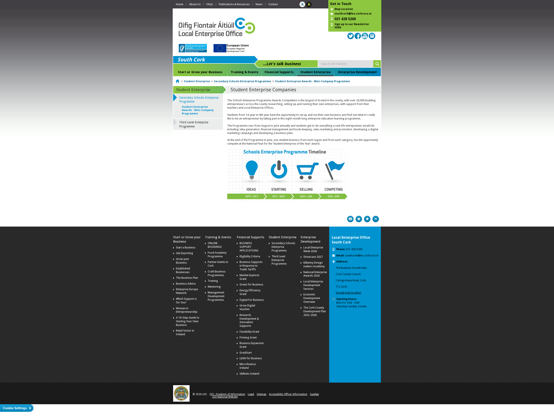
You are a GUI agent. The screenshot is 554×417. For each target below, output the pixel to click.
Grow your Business (182, 260)
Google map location (348, 292)
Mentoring (214, 286)
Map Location (344, 9)
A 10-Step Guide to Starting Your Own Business (187, 321)
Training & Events (244, 72)
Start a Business (185, 247)
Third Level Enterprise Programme (193, 124)
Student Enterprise (315, 72)
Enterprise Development (357, 72)
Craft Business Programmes (216, 273)
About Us (195, 4)
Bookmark (367, 219)
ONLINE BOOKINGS (215, 245)
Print (350, 219)
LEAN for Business (251, 358)
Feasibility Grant (249, 331)
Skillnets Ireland (249, 373)
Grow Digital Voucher (247, 307)
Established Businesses (183, 270)
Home (179, 4)
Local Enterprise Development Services (313, 285)
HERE (338, 27)
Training (213, 280)
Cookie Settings (15, 408)
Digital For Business (252, 299)
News (259, 4)
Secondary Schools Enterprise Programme (242, 81)
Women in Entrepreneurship (186, 310)
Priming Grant (248, 337)
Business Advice (186, 283)
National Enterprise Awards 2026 (315, 273)
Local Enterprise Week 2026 (313, 249)
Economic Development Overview (311, 298)
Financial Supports (279, 72)
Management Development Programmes (216, 296)
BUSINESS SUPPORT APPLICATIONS (249, 247)
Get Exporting (184, 253)
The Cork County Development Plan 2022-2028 (314, 311)
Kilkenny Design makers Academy (314, 264)
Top (375, 219)
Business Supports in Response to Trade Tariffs (251, 265)
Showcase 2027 (313, 256)
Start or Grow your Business (200, 72)
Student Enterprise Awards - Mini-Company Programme (312, 81)
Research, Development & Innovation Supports (249, 320)
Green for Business (251, 284)
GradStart (246, 352)
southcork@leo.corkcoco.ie (353, 13)
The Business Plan (187, 277)
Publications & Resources (234, 4)
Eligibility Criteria (250, 256)
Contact (273, 4)
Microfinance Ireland (248, 365)
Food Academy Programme (217, 254)
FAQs (209, 4)
